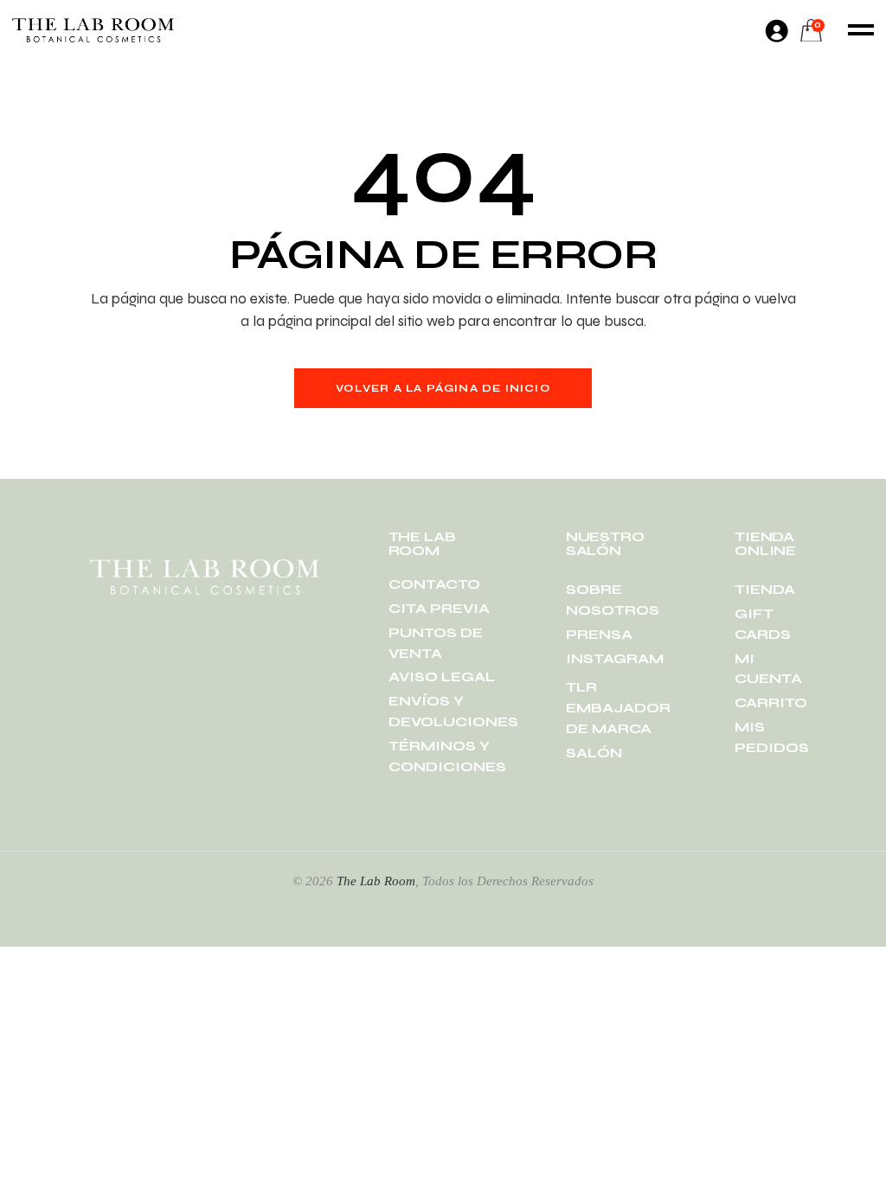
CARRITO (771, 702)
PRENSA (599, 634)
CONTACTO (434, 584)
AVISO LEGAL (441, 676)
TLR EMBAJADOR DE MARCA (618, 708)
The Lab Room (376, 881)
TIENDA (765, 589)
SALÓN (594, 752)
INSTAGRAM (615, 658)
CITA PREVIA (439, 608)
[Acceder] (776, 30)
